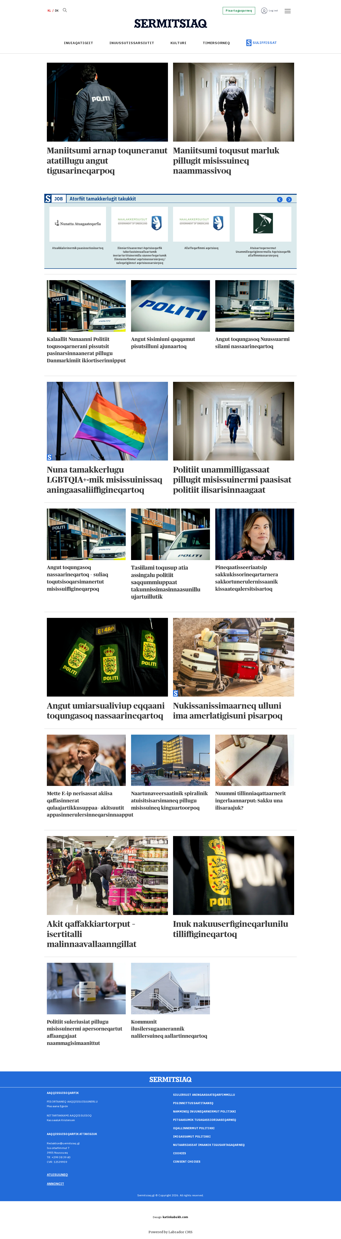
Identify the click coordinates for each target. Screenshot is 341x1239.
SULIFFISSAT (265, 42)
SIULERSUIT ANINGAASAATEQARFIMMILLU (204, 1094)
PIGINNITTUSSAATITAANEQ (193, 1103)
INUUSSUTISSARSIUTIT (131, 43)
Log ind (273, 10)
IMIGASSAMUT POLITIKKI (192, 1136)
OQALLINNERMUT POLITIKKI (194, 1128)
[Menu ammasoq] (286, 10)
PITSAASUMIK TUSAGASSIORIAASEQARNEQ (204, 1120)
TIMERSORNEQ (216, 43)
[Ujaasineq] (64, 10)
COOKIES (179, 1153)
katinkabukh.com (175, 1217)
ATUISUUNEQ (57, 1175)
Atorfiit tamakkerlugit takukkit (103, 198)
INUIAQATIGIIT (78, 43)
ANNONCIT (55, 1184)
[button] (279, 199)
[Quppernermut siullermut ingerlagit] (170, 23)
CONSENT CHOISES (186, 1161)
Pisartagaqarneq (239, 10)
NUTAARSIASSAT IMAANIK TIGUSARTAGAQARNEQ (209, 1145)
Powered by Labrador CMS (170, 1232)
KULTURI (178, 43)
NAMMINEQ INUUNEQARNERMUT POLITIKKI (204, 1111)
